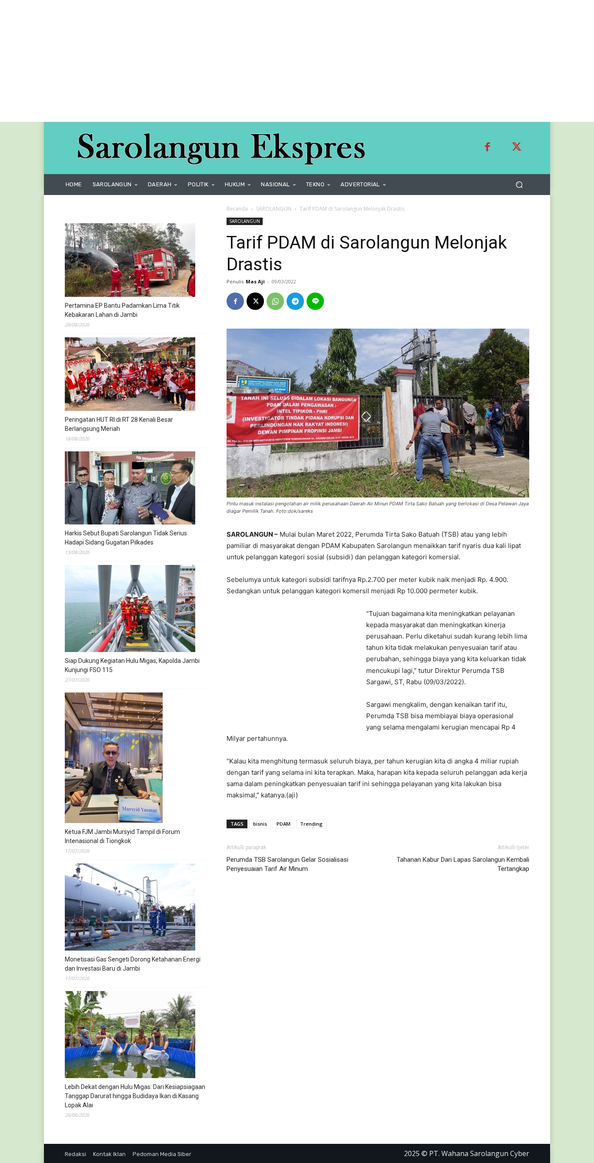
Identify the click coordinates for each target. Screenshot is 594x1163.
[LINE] (315, 301)
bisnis (260, 823)
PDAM (283, 823)
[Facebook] (487, 148)
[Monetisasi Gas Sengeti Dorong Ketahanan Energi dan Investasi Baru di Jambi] (130, 908)
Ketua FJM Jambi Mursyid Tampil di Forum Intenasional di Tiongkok (122, 836)
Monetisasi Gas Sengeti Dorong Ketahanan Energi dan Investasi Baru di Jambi (132, 964)
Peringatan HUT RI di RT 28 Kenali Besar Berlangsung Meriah (119, 424)
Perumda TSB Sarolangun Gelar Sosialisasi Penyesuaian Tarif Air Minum (287, 864)
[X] (255, 301)
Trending (311, 823)
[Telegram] (295, 301)
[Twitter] (516, 148)
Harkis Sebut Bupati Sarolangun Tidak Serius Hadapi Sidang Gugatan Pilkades (126, 538)
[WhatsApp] (275, 301)
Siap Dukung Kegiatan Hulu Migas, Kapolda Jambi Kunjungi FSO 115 (132, 665)
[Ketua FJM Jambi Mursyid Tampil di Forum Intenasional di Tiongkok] (114, 759)
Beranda (237, 208)
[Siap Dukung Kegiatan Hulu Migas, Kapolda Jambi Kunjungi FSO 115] (130, 610)
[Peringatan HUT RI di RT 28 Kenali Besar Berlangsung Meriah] (130, 375)
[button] (519, 185)
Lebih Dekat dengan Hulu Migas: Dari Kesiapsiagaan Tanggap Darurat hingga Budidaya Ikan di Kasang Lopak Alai (135, 1096)
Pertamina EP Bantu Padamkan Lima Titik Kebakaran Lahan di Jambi (122, 310)
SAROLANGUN (273, 208)
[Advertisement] (261, 61)
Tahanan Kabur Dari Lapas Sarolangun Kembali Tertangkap (463, 864)
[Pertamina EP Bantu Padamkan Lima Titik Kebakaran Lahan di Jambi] (130, 261)
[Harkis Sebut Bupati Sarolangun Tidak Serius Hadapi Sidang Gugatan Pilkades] (130, 489)
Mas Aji (255, 281)
